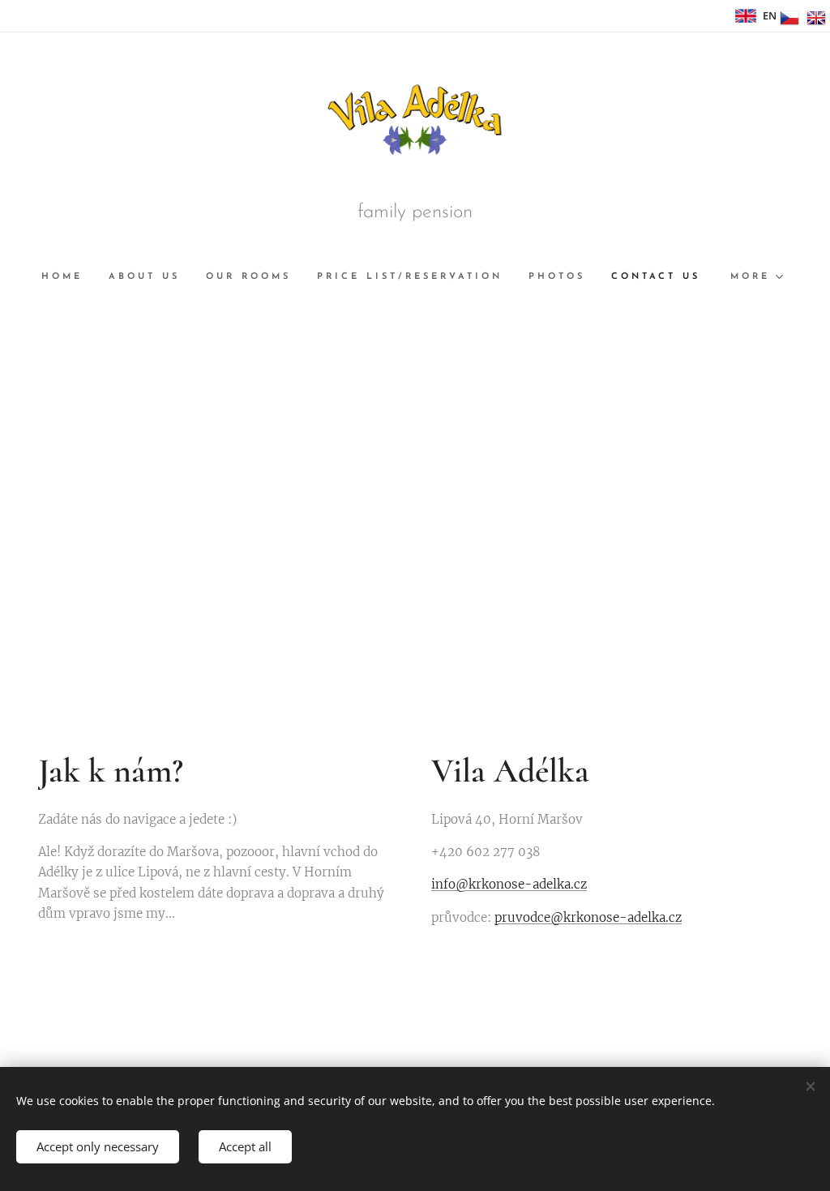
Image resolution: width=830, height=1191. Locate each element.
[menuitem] (68, 277)
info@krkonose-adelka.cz (509, 884)
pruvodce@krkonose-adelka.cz (588, 917)
